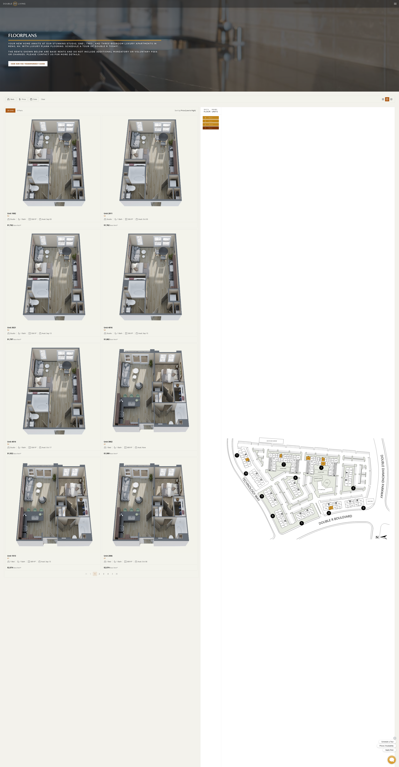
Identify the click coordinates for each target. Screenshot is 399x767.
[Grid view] (383, 99)
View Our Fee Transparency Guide (28, 64)
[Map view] (391, 99)
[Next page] (112, 574)
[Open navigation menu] (395, 3)
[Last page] (117, 574)
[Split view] (387, 99)
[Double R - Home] (14, 4)
